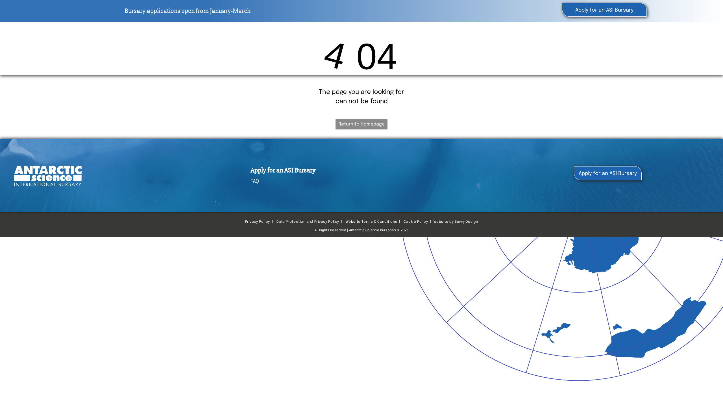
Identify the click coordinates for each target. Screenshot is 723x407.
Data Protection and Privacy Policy (307, 222)
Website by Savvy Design (456, 222)
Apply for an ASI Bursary (283, 170)
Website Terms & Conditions (371, 222)
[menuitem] (550, 39)
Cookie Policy (416, 222)
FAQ (255, 181)
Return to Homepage (361, 124)
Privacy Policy (257, 222)
